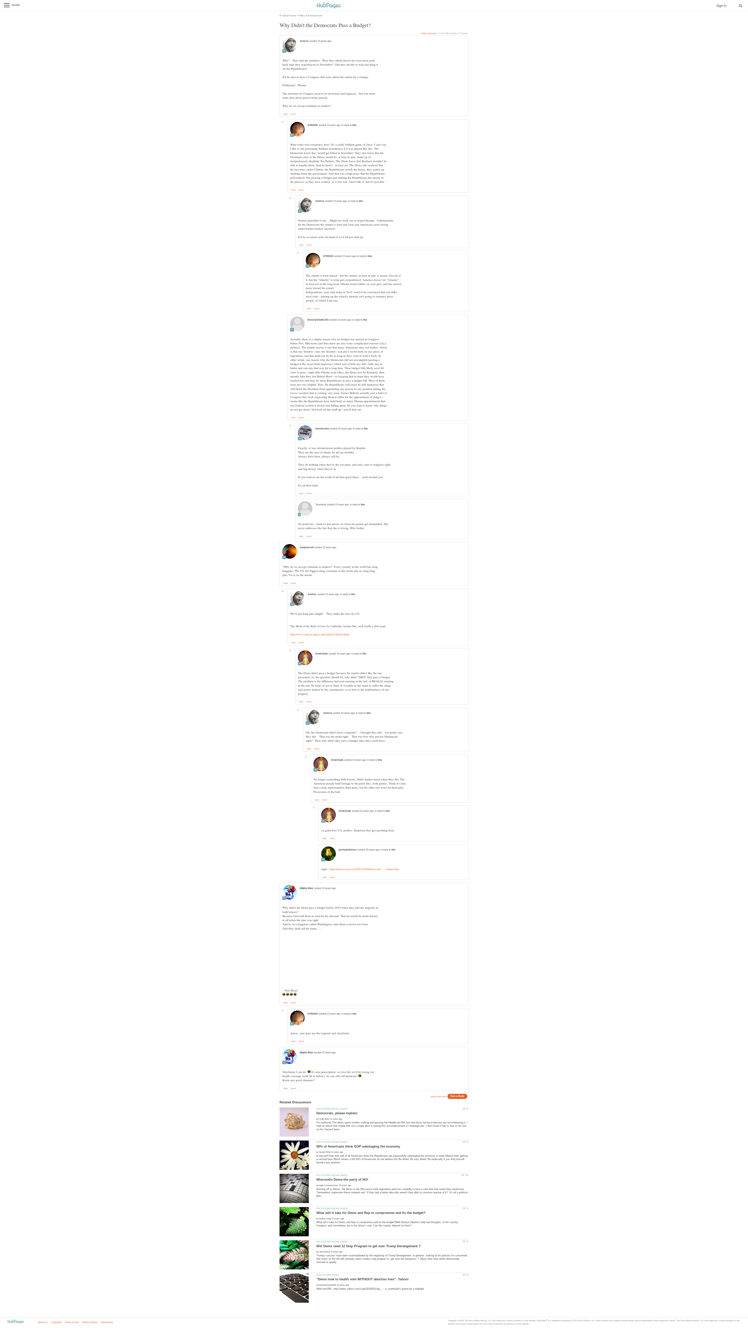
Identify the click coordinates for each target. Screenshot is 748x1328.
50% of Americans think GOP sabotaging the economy (358, 1146)
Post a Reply (457, 1096)
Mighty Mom (306, 888)
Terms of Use (72, 1322)
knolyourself (307, 547)
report (293, 114)
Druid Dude (321, 653)
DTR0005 (313, 125)
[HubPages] (328, 5)
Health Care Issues (327, 1275)
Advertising (107, 1322)
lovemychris (322, 428)
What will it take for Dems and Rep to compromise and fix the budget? (370, 1213)
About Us (43, 1322)
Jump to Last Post (429, 33)
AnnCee (304, 41)
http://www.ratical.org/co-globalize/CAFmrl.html (319, 634)
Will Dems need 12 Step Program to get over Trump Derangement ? (368, 1246)
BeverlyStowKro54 (318, 319)
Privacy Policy (89, 1322)
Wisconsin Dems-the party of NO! (342, 1179)
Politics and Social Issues (332, 1109)
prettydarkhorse (348, 849)
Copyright (56, 1322)
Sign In (721, 6)
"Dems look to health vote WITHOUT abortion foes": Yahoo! (362, 1279)
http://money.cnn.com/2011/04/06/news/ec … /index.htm (364, 869)
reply (285, 114)
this (354, 125)
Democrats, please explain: (337, 1113)
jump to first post (438, 1096)
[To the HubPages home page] (16, 1321)
